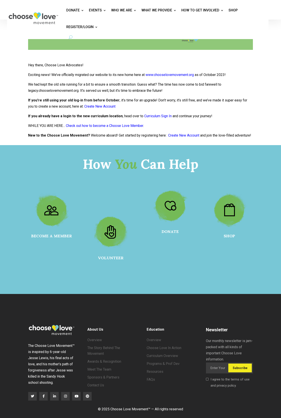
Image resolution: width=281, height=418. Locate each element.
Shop (233, 10)
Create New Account (99, 106)
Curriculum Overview (162, 356)
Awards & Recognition (104, 361)
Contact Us (95, 385)
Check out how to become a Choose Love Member (104, 126)
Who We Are (121, 10)
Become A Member (51, 235)
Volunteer (111, 257)
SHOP (229, 235)
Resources (155, 371)
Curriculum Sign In (158, 116)
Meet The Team (99, 369)
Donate (73, 10)
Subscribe (240, 368)
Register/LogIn (80, 27)
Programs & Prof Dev (163, 364)
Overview (94, 340)
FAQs (151, 379)
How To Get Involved (200, 10)
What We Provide (156, 10)
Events (95, 10)
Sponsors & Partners (103, 377)
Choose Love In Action (164, 348)
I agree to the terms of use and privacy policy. (230, 382)
